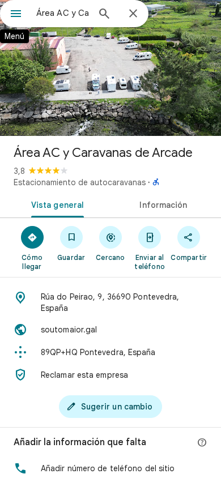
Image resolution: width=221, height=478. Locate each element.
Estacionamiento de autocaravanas (80, 182)
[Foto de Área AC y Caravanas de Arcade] (110, 68)
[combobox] (62, 13)
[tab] (55, 203)
